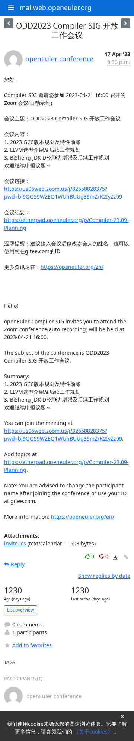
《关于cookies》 (94, 731)
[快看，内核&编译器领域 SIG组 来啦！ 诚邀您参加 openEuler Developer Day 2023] (125, 23)
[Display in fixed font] (115, 557)
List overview (20, 610)
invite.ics (15, 543)
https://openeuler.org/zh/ (72, 266)
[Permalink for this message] (126, 557)
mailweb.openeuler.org (56, 7)
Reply (17, 564)
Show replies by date (104, 575)
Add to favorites (32, 645)
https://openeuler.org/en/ (82, 516)
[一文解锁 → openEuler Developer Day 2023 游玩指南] (8, 23)
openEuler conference (59, 58)
